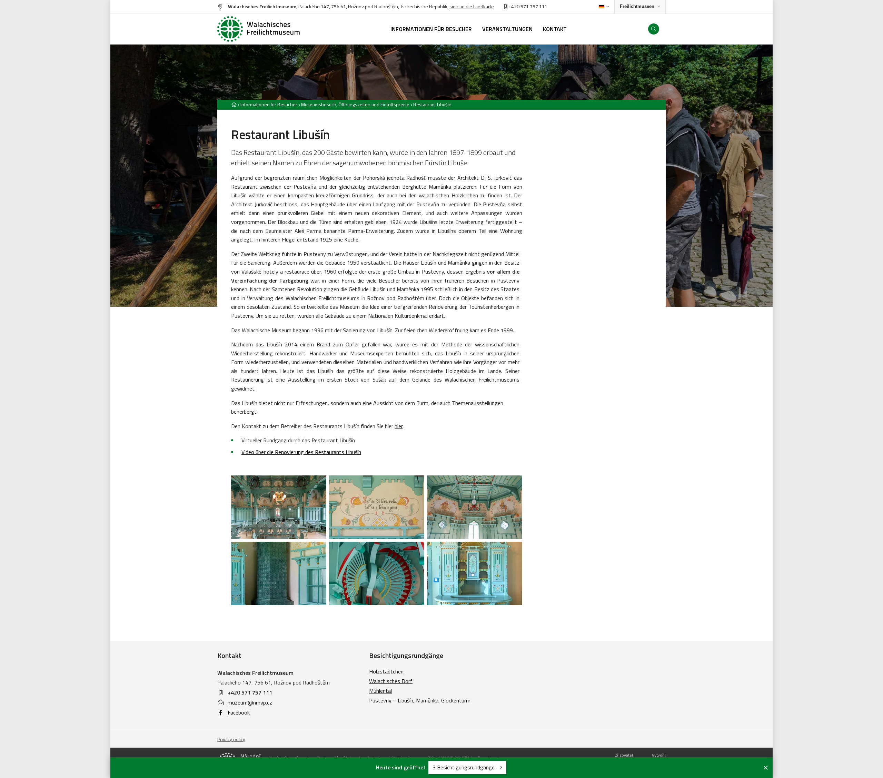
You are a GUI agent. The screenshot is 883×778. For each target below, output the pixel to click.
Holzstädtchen (386, 671)
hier (399, 426)
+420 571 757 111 (250, 692)
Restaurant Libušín (432, 104)
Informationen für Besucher (268, 104)
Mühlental (380, 691)
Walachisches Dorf (391, 681)
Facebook (239, 712)
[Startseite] (265, 29)
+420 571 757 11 (526, 6)
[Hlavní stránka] (234, 104)
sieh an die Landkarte (471, 6)
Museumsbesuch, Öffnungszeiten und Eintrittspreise (355, 104)
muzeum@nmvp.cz (250, 702)
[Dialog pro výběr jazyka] (603, 6)
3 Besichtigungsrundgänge (464, 767)
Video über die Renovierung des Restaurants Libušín (301, 452)
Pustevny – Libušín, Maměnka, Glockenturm (419, 700)
